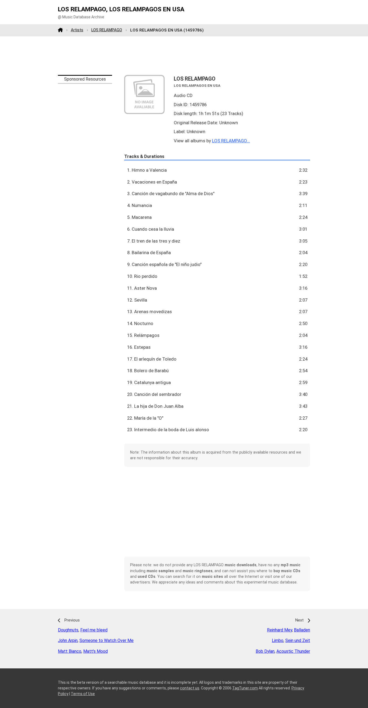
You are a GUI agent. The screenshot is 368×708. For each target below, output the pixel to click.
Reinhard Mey (279, 630)
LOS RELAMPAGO (106, 29)
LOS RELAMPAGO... (231, 140)
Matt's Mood (95, 651)
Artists (77, 29)
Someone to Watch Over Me (106, 640)
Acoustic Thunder (293, 651)
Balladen (302, 630)
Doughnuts (68, 630)
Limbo (277, 640)
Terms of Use (83, 694)
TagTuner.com (245, 688)
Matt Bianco (69, 651)
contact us (189, 688)
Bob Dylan (265, 651)
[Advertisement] (184, 55)
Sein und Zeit (297, 640)
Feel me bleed (93, 630)
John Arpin (68, 640)
